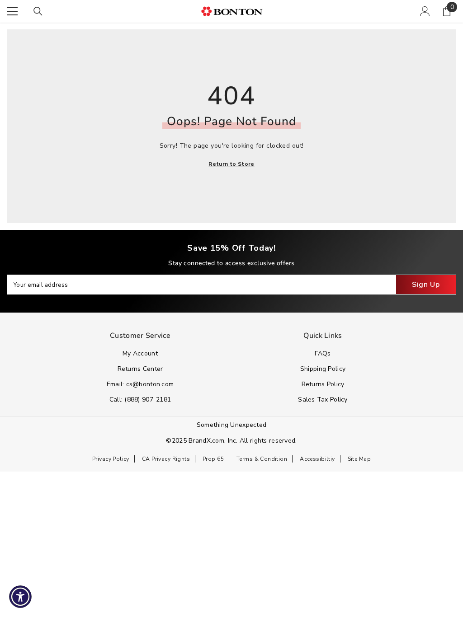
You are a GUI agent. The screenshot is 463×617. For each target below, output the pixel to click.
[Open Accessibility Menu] (20, 596)
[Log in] (425, 11)
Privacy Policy (110, 459)
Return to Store (231, 164)
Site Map (359, 459)
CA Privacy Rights (166, 459)
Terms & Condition (261, 459)
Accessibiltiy (317, 459)
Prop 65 (213, 459)
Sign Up (425, 285)
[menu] (12, 11)
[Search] (38, 11)
